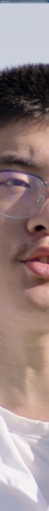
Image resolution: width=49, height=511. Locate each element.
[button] (43, 509)
